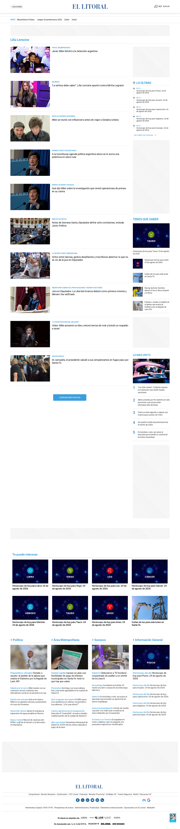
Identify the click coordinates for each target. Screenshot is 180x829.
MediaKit (151, 807)
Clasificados (62, 794)
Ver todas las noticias (143, 135)
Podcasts (83, 794)
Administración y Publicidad (87, 807)
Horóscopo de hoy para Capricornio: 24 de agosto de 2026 (152, 109)
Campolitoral (34, 794)
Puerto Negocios (125, 794)
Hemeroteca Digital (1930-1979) (39, 807)
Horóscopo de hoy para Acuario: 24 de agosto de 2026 (152, 100)
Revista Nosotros (48, 794)
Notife (135, 794)
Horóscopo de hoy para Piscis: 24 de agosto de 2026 (151, 90)
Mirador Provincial (97, 794)
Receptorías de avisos (63, 807)
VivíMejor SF (111, 794)
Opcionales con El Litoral (135, 807)
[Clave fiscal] (173, 821)
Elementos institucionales (112, 807)
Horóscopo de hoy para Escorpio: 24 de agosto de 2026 (152, 128)
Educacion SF (145, 794)
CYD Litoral (73, 794)
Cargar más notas (69, 397)
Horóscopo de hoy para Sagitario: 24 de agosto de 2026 (152, 118)
